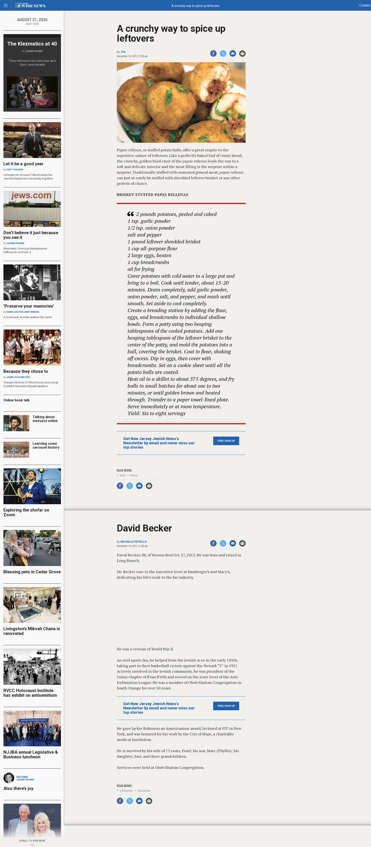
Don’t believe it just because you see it (30, 235)
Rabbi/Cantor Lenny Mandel (23, 312)
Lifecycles (126, 790)
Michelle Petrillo (133, 541)
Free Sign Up (226, 440)
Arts (122, 475)
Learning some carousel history (46, 445)
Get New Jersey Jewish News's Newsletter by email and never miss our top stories (159, 443)
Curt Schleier (14, 169)
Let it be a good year (23, 163)
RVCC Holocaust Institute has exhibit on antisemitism (30, 693)
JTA (122, 51)
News (133, 475)
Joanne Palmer (34, 51)
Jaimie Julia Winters (18, 377)
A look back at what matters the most (27, 317)
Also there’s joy (18, 788)
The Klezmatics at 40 (32, 44)
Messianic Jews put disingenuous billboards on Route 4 (25, 250)
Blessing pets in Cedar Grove (32, 571)
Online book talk (16, 400)
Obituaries (144, 790)
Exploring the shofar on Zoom (26, 512)
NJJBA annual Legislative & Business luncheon (30, 754)
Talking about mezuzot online (45, 419)
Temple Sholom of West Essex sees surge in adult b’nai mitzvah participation (31, 384)
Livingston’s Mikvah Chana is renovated (31, 631)
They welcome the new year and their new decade (32, 63)
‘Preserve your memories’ (28, 306)
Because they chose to (25, 371)
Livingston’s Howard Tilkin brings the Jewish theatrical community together (28, 176)
